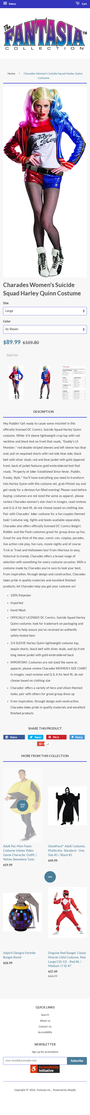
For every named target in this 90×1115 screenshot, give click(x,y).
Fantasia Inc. (44, 1090)
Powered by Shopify (64, 1090)
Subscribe (77, 1061)
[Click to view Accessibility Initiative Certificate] (45, 1072)
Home (11, 73)
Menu (12, 4)
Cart (84, 4)
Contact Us (45, 1026)
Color (7, 321)
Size (6, 303)
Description (43, 411)
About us (45, 1021)
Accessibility (45, 1032)
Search (45, 1015)
